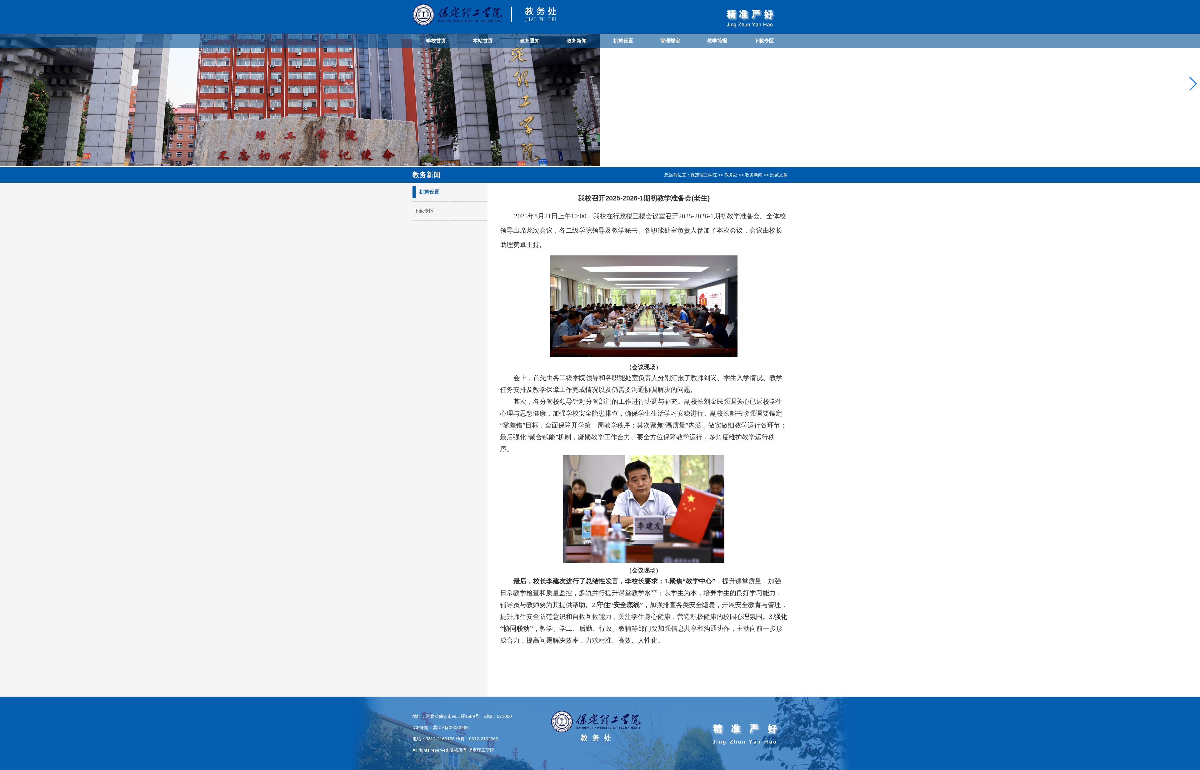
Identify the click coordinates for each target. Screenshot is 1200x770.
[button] (1192, 84)
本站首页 (483, 40)
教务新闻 (577, 40)
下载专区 (764, 40)
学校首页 (436, 40)
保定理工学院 (704, 174)
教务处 (731, 174)
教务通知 (530, 40)
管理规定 (670, 40)
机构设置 (623, 40)
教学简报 (717, 40)
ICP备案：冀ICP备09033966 (440, 727)
